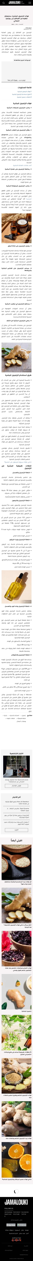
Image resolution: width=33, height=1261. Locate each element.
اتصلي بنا (26, 1246)
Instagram (8, 1212)
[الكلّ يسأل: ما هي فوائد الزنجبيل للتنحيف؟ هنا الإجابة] (16, 905)
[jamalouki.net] (16, 2)
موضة (27, 1230)
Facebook (25, 1212)
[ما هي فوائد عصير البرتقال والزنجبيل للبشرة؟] (16, 1160)
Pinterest (17, 1212)
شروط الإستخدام (8, 1250)
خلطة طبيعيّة (21, 718)
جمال (17, 24)
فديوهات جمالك (9, 1230)
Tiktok (23, 1214)
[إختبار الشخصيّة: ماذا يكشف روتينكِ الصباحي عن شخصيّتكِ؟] (16, 767)
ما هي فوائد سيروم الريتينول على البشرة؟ (17, 462)
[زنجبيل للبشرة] (16, 991)
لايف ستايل (22, 1233)
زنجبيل (24, 715)
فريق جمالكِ (25, 1250)
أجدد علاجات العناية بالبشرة (22, 165)
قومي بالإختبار (16, 786)
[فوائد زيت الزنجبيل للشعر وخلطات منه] (16, 1119)
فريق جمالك (28, 27)
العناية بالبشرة (14, 715)
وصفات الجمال (21, 721)
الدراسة (28, 199)
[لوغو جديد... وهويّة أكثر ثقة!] (16, 70)
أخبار (27, 1233)
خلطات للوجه (10, 718)
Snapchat (8, 1214)
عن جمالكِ (10, 1246)
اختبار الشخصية (13, 1233)
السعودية (17, 1230)
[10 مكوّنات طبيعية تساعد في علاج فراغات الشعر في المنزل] (16, 1032)
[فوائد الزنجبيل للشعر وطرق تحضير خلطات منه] (16, 1076)
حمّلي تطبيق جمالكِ (16, 1220)
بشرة (13, 24)
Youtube (16, 1214)
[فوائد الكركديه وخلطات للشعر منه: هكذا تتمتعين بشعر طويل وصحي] (16, 948)
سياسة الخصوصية (24, 1254)
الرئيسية (21, 24)
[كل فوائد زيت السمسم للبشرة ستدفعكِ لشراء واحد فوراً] (16, 862)
